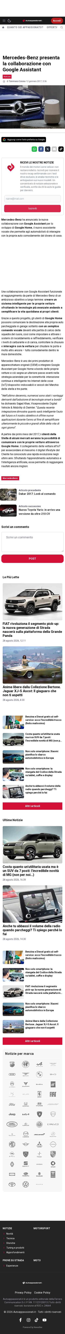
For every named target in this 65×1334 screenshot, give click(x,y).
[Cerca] (61, 27)
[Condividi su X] (47, 149)
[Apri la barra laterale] (4, 21)
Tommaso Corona (17, 81)
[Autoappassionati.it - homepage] (32, 20)
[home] (3, 27)
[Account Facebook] (20, 1320)
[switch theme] (9, 21)
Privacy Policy (23, 1292)
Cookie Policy (42, 1292)
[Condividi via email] (54, 149)
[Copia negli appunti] (61, 149)
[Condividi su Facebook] (41, 149)
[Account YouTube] (44, 1320)
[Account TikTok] (36, 1320)
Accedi (57, 20)
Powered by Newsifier (32, 1327)
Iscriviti (32, 208)
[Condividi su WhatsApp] (34, 149)
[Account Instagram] (28, 1320)
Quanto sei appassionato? (25, 27)
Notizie (7, 76)
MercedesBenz (10, 478)
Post (32, 558)
